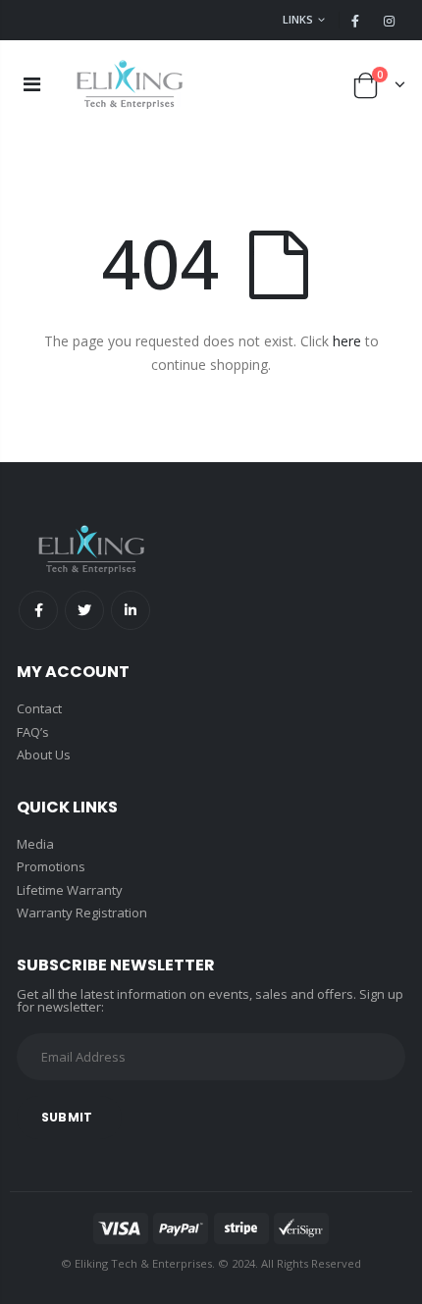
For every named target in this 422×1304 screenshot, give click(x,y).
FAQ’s (33, 732)
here (347, 341)
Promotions (51, 866)
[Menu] (32, 84)
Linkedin (130, 610)
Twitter (84, 610)
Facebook (38, 610)
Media (35, 844)
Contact (39, 708)
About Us (44, 754)
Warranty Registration (82, 912)
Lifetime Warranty (70, 890)
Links (298, 19)
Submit (66, 1117)
